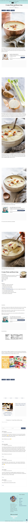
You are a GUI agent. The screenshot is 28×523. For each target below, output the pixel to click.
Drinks (20, 499)
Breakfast (20, 504)
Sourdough (21, 498)
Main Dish (20, 501)
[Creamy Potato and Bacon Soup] (13, 47)
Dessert (20, 502)
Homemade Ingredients (22, 505)
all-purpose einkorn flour (9, 289)
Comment (23, 428)
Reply (3, 441)
